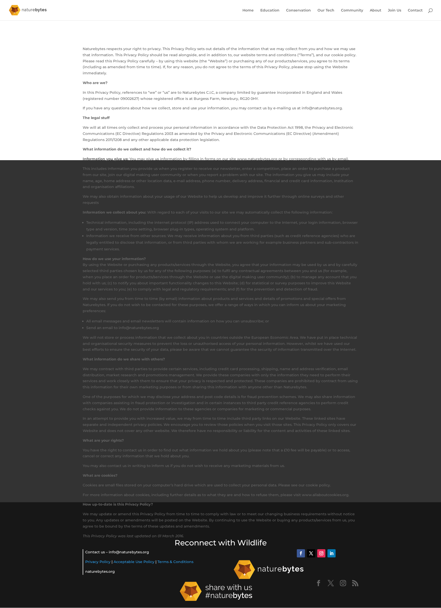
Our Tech (325, 10)
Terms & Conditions (175, 561)
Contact (415, 10)
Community (352, 10)
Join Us (394, 10)
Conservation (298, 10)
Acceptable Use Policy (134, 561)
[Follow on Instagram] (321, 553)
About (375, 10)
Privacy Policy (98, 561)
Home (248, 10)
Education (269, 10)
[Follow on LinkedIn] (331, 553)
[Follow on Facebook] (301, 553)
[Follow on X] (311, 553)
